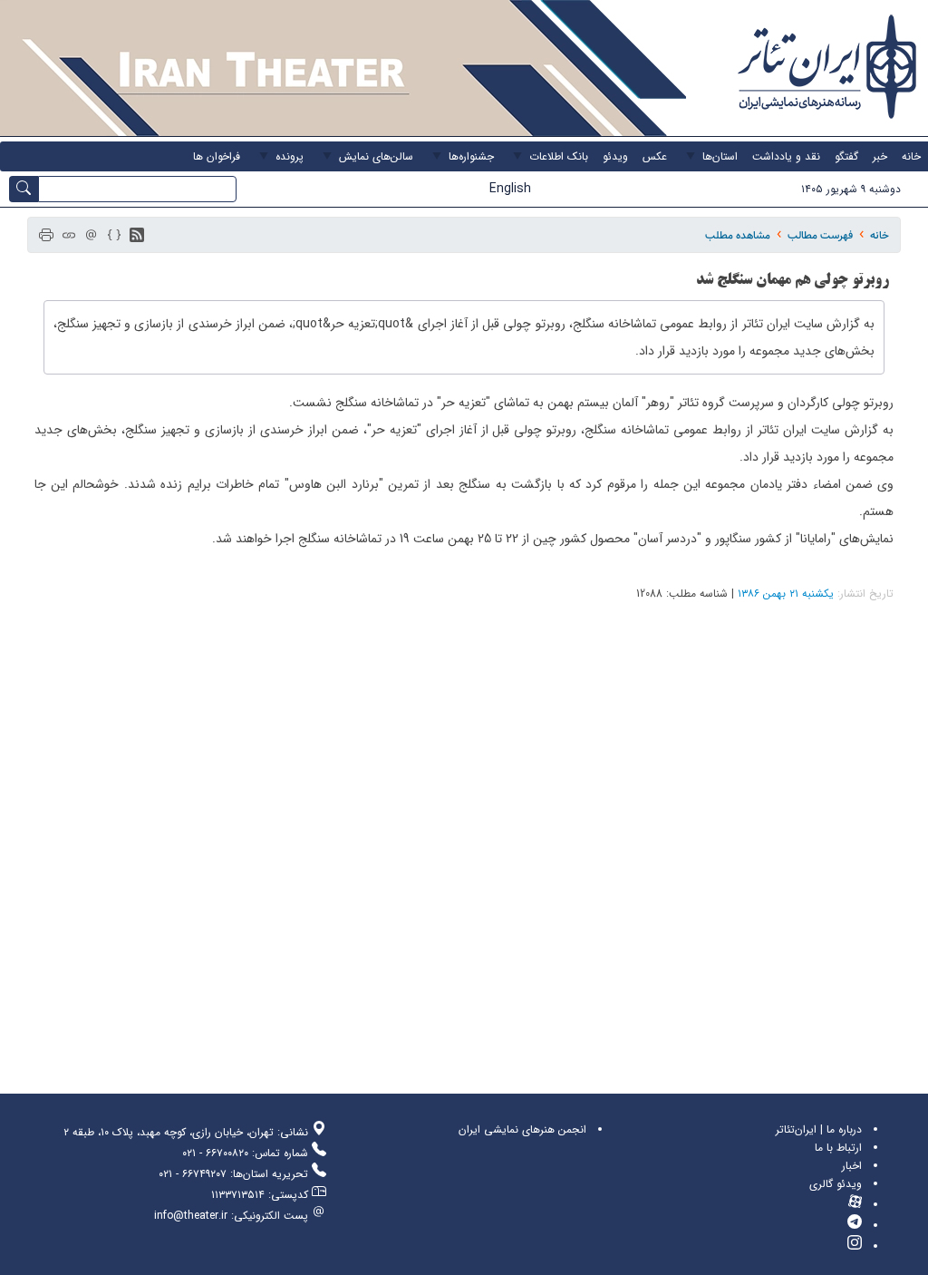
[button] (137, 235)
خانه (879, 235)
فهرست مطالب (820, 235)
